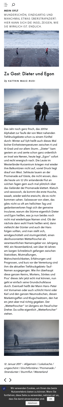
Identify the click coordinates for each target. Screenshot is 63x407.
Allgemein (30, 364)
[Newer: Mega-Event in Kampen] (5, 380)
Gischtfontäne (28, 368)
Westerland (40, 372)
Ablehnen (32, 403)
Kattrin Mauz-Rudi (21, 80)
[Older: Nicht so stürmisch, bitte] (10, 380)
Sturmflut (26, 372)
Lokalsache (45, 364)
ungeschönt (11, 368)
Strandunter (11, 372)
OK (50, 399)
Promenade (47, 368)
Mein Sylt (11, 10)
